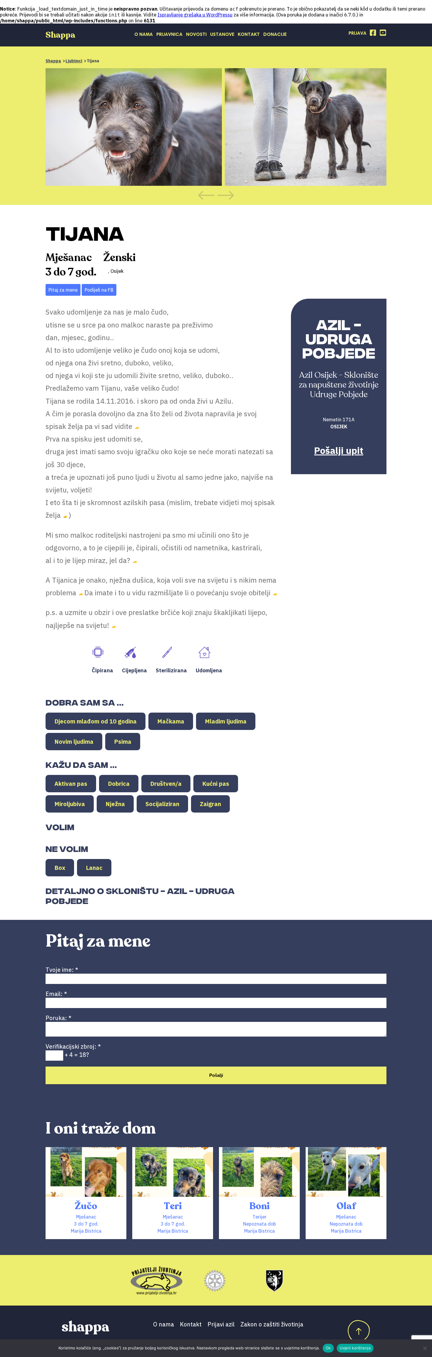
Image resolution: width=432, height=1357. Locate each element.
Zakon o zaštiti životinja (271, 1324)
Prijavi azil (221, 1324)
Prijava (357, 33)
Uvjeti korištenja (355, 1348)
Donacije (275, 34)
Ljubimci (74, 60)
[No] (425, 1348)
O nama (143, 34)
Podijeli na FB (99, 290)
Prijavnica (169, 34)
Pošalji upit (338, 450)
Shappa (53, 60)
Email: (56, 994)
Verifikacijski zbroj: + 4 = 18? (73, 1050)
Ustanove (222, 34)
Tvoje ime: (62, 970)
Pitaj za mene (63, 290)
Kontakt (249, 34)
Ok (328, 1348)
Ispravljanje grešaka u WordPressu (195, 15)
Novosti (196, 34)
